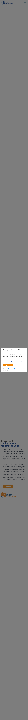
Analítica (11, 368)
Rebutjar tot (7, 362)
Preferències (17, 368)
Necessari (6, 368)
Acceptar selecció (17, 362)
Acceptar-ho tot (8, 365)
